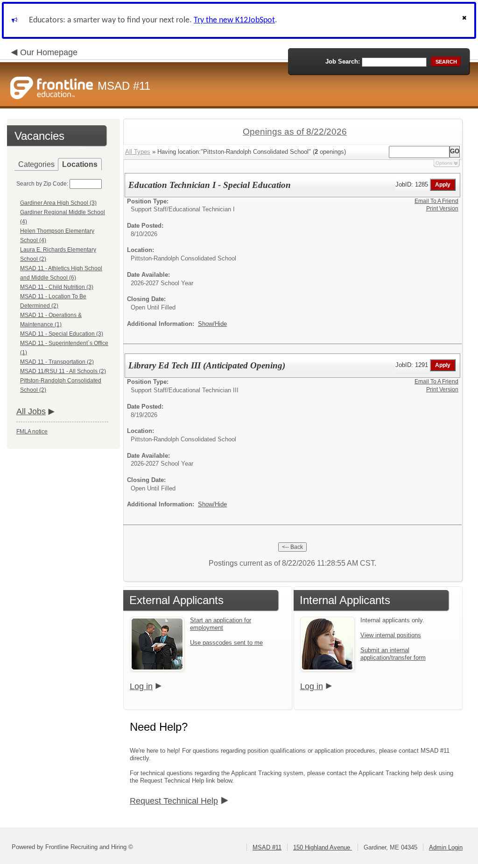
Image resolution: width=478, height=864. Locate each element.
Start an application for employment (220, 624)
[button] (465, 20)
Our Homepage (48, 52)
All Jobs (31, 411)
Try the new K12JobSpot (234, 20)
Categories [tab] (36, 164)
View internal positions (390, 635)
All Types (137, 151)
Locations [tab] (80, 164)
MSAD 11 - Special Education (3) (61, 334)
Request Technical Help (174, 801)
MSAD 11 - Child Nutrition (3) (56, 287)
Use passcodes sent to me (226, 642)
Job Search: (342, 61)
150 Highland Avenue (322, 847)
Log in (141, 686)
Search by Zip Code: (42, 183)
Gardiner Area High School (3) (58, 203)
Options (444, 163)
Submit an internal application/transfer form (393, 654)
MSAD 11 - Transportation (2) (57, 362)
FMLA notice (32, 431)
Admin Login (446, 847)
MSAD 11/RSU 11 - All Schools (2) (63, 371)
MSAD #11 (267, 847)
